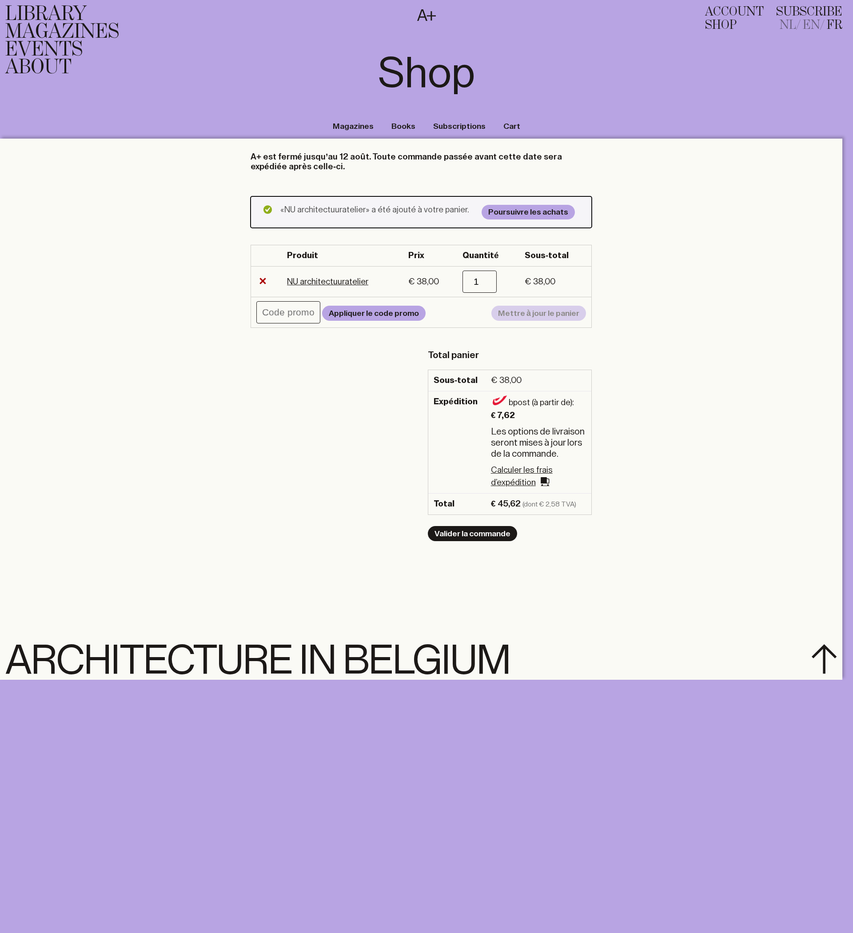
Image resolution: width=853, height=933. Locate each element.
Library (46, 14)
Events (44, 49)
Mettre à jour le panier (538, 313)
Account (734, 12)
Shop (721, 25)
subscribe (809, 12)
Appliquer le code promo (374, 313)
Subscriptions (459, 126)
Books (403, 126)
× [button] (263, 281)
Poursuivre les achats (528, 212)
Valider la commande (472, 534)
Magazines (62, 32)
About (38, 67)
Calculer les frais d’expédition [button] (522, 476)
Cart (511, 126)
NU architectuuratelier (327, 281)
